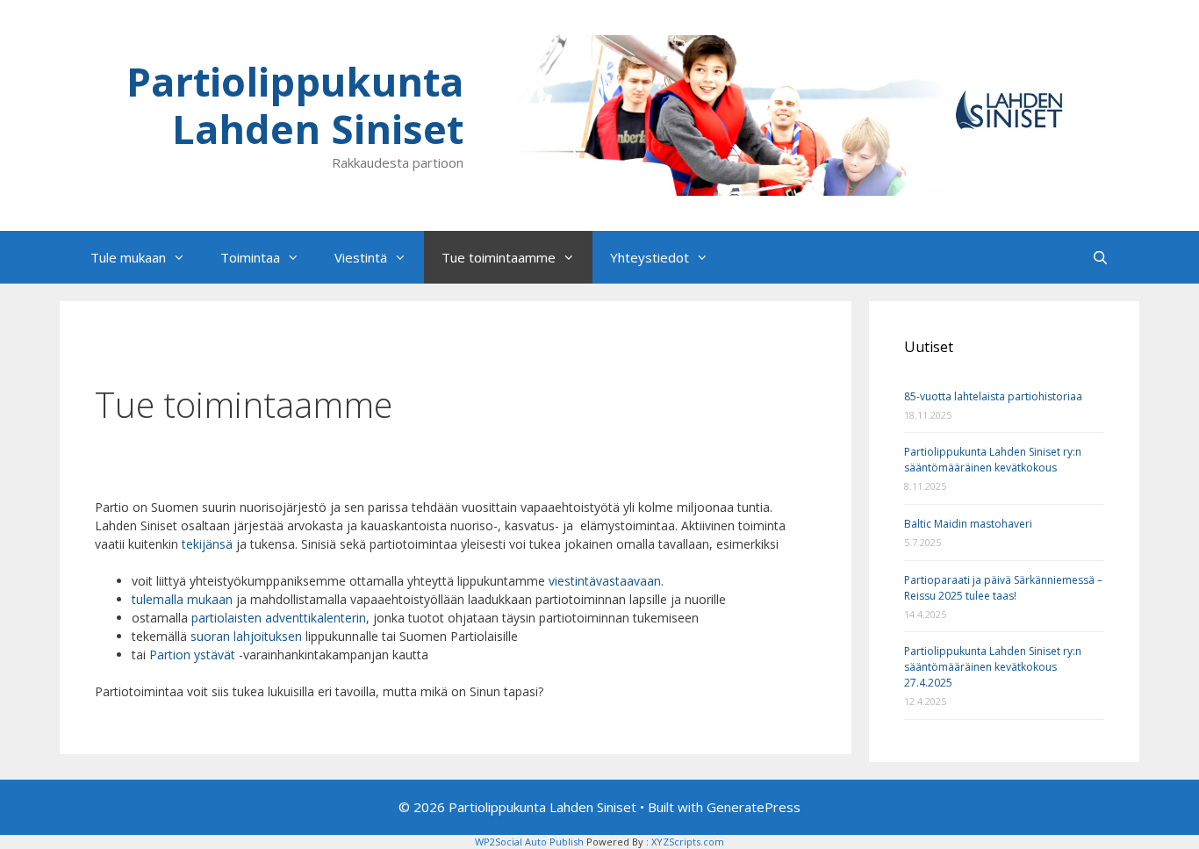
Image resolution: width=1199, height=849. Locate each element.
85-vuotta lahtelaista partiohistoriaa (993, 396)
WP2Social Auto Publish (529, 841)
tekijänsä (209, 544)
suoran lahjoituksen (246, 636)
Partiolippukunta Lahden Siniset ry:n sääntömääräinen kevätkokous (992, 459)
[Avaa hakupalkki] (1100, 257)
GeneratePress (754, 807)
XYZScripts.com (687, 841)
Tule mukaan (128, 257)
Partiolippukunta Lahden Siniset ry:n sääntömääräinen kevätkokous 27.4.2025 (992, 667)
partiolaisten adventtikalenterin (278, 617)
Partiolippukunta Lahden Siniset (294, 104)
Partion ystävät (192, 654)
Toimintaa (250, 257)
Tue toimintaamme (499, 257)
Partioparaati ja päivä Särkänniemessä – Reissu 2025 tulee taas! (1003, 587)
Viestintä (360, 257)
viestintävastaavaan (605, 580)
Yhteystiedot (649, 257)
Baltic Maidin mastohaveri (968, 523)
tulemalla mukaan (182, 599)
